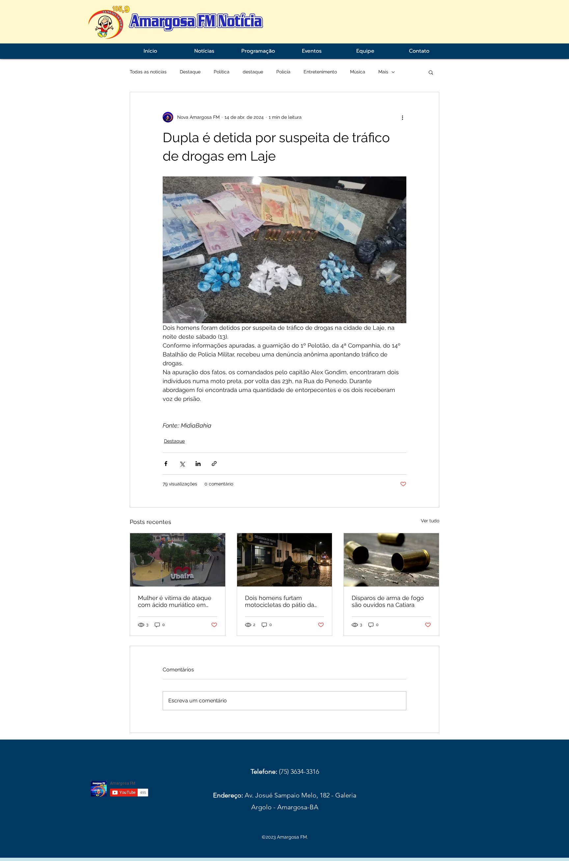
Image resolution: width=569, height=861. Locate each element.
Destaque (190, 71)
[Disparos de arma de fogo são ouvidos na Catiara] (391, 560)
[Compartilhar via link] (214, 463)
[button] (431, 72)
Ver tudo (430, 520)
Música (357, 71)
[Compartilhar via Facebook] (166, 463)
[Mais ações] (402, 117)
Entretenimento (320, 71)
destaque (253, 71)
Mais (383, 71)
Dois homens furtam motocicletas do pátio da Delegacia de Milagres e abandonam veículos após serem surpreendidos (282, 601)
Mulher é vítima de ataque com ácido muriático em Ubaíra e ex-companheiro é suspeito (176, 601)
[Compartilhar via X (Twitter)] (182, 463)
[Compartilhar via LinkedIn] (198, 463)
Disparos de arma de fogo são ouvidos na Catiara (388, 601)
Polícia (283, 71)
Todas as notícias (148, 71)
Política (222, 71)
